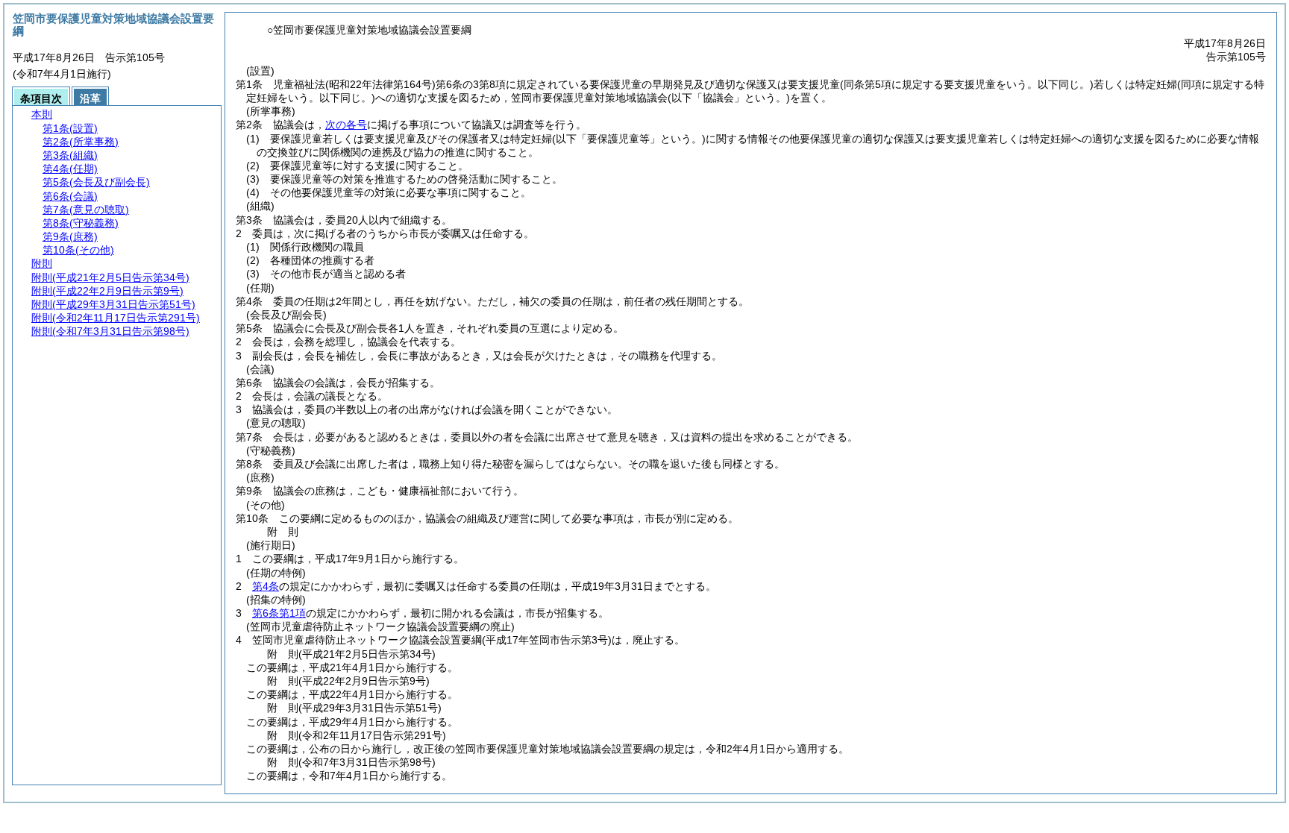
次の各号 (346, 125)
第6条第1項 (279, 613)
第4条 (265, 586)
